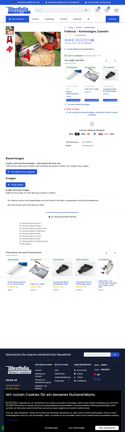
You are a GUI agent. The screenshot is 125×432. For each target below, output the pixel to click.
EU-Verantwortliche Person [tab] (63, 217)
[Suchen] (86, 10)
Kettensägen (90, 27)
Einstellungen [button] (51, 428)
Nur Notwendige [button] (76, 428)
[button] (84, 40)
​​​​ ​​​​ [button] (114, 354)
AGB (56, 370)
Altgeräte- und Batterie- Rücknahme (41, 388)
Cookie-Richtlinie (12, 420)
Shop (71, 27)
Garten (79, 27)
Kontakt (38, 370)
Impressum (59, 381)
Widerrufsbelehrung (63, 377)
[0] (97, 10)
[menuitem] (17, 19)
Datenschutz (60, 374)
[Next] (115, 61)
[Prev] (106, 61)
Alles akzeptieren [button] (107, 428)
